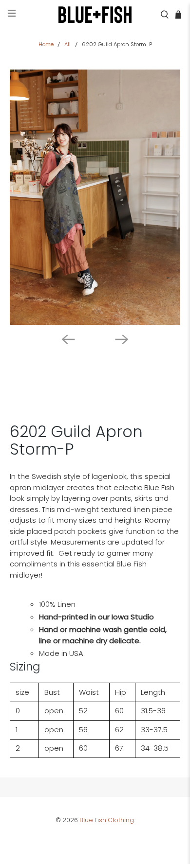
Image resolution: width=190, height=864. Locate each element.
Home (46, 44)
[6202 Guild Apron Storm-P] (95, 197)
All (67, 44)
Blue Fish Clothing (106, 820)
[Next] (121, 339)
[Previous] (68, 339)
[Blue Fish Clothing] (95, 14)
